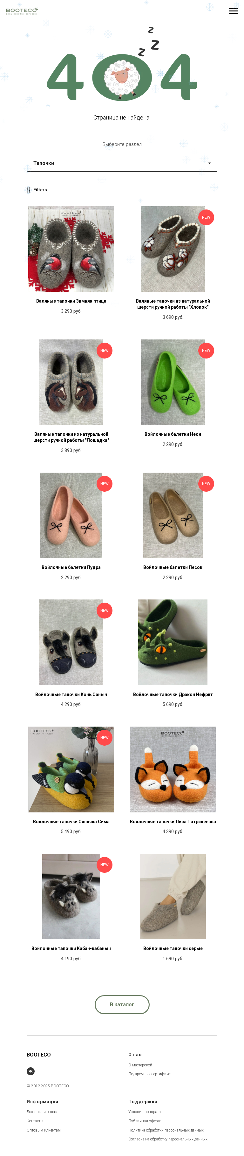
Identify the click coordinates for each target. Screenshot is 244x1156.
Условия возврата (144, 1112)
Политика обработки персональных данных (166, 1130)
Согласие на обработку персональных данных (167, 1139)
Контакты (35, 1121)
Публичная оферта (144, 1121)
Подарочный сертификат (150, 1074)
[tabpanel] (122, 586)
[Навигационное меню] (233, 11)
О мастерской (140, 1065)
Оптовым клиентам (44, 1130)
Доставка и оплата (42, 1112)
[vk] (31, 1071)
